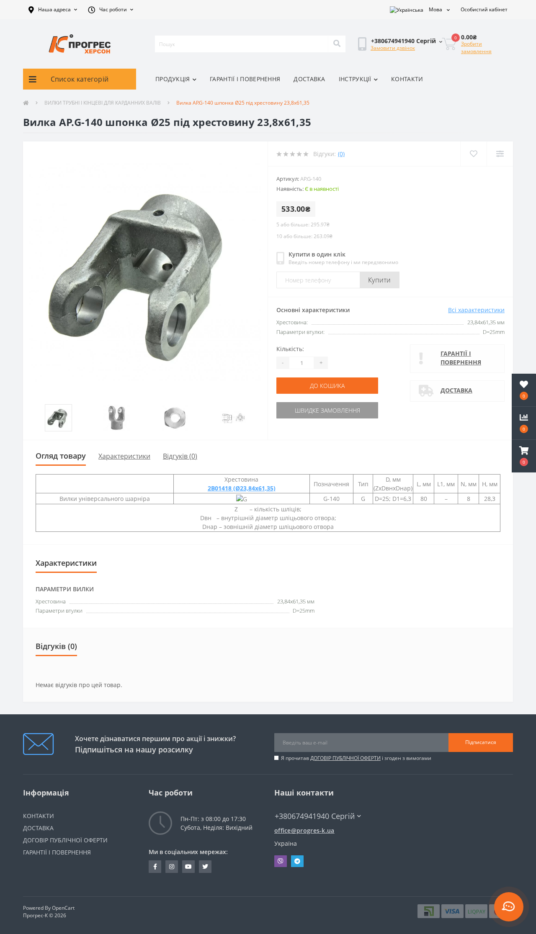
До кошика (327, 386)
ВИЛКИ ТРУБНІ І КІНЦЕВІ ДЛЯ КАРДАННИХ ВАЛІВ (102, 102)
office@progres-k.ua (304, 830)
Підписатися (480, 742)
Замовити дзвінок (393, 47)
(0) (341, 154)
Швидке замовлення (327, 410)
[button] (52, 9)
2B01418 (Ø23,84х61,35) (242, 488)
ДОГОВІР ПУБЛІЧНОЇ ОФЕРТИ (345, 758)
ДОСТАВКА (309, 79)
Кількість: (290, 349)
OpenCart (63, 907)
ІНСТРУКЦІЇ (355, 79)
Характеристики (124, 456)
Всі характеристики (476, 310)
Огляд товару (61, 456)
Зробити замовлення (476, 47)
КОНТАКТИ (407, 79)
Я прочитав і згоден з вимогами (356, 758)
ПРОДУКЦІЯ (172, 79)
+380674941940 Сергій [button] (315, 816)
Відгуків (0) (180, 456)
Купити (379, 280)
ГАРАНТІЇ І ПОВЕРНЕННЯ (245, 79)
